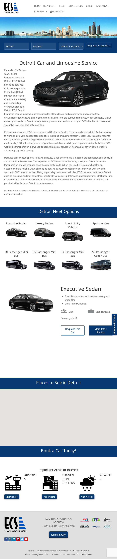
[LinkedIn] (14, 539)
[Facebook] (6, 539)
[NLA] (84, 527)
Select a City (58, 534)
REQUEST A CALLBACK (98, 45)
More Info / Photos (101, 330)
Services (48, 5)
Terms (47, 554)
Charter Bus (76, 5)
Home (37, 5)
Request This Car (72, 330)
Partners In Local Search (79, 550)
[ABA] (84, 520)
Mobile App (58, 11)
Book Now (101, 5)
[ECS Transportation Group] (11, 7)
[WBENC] (107, 527)
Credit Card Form (68, 554)
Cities (89, 5)
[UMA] (96, 527)
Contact (55, 554)
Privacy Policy (37, 554)
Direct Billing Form (84, 554)
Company (39, 11)
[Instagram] (10, 539)
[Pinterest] (18, 539)
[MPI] (107, 520)
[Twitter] (22, 539)
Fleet (62, 5)
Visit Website (12, 496)
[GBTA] (96, 520)
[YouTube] (26, 539)
